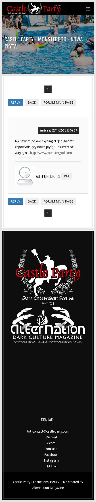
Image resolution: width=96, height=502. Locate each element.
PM (66, 176)
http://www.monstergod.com (51, 153)
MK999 (55, 176)
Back (32, 102)
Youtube (51, 449)
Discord (51, 437)
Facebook (51, 454)
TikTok (51, 466)
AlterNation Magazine (48, 487)
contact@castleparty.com (50, 431)
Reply (15, 102)
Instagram (51, 460)
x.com (51, 443)
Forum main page (58, 102)
